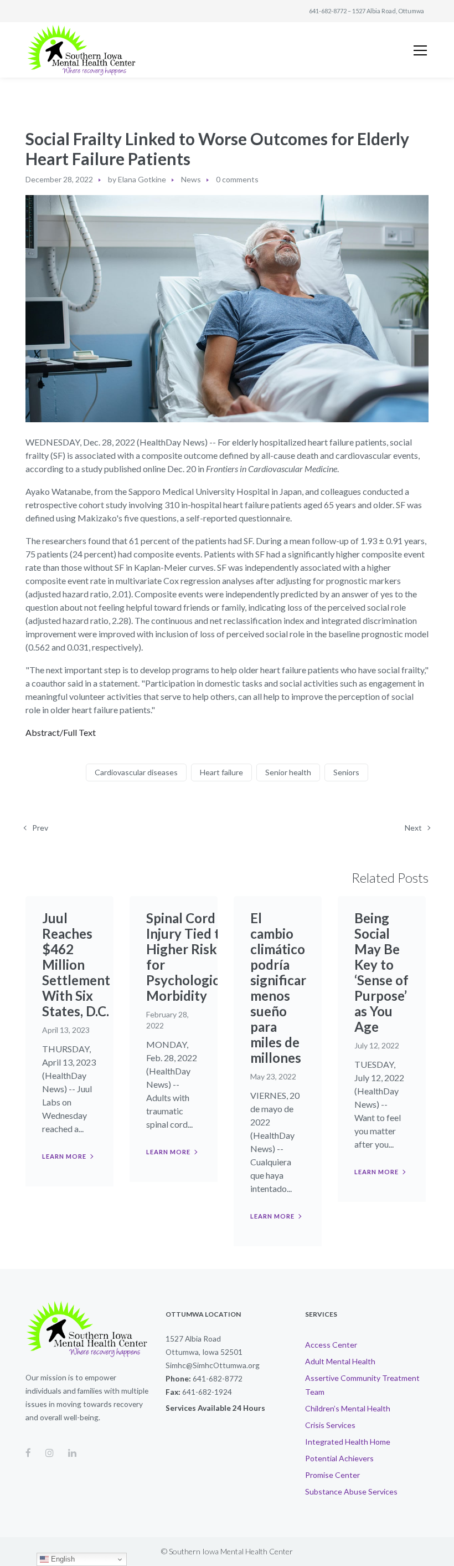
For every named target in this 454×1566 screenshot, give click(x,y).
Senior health (288, 772)
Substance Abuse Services (351, 1491)
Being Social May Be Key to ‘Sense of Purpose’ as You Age (381, 972)
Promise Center (332, 1475)
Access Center (331, 1344)
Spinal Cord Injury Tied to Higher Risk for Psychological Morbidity (188, 957)
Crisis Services (330, 1425)
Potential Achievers (339, 1458)
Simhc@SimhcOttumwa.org (213, 1365)
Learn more (64, 1156)
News (191, 179)
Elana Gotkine (142, 179)
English (62, 1559)
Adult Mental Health (340, 1361)
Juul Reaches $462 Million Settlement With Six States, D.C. (76, 964)
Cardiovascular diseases (136, 772)
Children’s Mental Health (347, 1408)
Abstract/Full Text (60, 732)
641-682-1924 (207, 1391)
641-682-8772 (328, 10)
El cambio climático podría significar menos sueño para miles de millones (278, 988)
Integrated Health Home (347, 1441)
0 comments (237, 179)
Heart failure (221, 772)
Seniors (346, 772)
